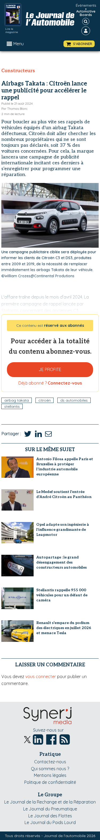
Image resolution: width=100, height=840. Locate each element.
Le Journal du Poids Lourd (50, 822)
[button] (79, 43)
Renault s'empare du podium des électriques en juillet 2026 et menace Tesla (63, 628)
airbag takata (16, 400)
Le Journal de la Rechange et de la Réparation (50, 802)
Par (14, 109)
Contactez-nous (50, 761)
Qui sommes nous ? (50, 768)
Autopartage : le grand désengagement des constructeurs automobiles (61, 562)
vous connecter (40, 676)
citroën (44, 400)
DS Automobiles (74, 400)
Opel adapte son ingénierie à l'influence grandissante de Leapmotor (62, 529)
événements (86, 5)
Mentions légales (50, 775)
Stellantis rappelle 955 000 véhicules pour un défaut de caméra (61, 595)
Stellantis (12, 406)
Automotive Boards (85, 13)
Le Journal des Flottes (50, 815)
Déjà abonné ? (50, 383)
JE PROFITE (50, 369)
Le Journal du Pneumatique (50, 809)
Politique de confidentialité (50, 782)
